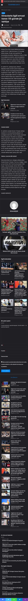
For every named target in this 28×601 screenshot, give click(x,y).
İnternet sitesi (4, 356)
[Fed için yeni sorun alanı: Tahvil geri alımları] (6, 457)
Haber (9, 10)
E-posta (3, 350)
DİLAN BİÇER (6, 25)
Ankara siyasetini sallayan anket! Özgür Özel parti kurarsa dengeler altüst (7, 291)
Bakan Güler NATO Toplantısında (6, 271)
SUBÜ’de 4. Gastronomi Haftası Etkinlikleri (6, 309)
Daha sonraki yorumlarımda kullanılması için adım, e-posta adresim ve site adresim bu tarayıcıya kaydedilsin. (14, 364)
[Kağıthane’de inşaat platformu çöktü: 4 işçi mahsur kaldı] (6, 515)
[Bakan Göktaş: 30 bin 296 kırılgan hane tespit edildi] (6, 502)
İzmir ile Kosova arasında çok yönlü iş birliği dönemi (18, 410)
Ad (2, 345)
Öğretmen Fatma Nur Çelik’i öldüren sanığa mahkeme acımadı (18, 106)
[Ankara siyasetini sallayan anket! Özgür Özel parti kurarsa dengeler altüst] (7, 284)
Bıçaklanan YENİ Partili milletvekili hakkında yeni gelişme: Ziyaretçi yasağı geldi (18, 522)
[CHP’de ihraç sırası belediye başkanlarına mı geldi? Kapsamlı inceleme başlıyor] (21, 266)
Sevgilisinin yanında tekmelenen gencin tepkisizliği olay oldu (16, 404)
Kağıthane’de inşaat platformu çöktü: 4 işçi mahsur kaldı (17, 514)
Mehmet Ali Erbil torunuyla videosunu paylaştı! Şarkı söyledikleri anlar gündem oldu (18, 434)
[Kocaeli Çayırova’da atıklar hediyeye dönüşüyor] (6, 398)
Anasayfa (4, 10)
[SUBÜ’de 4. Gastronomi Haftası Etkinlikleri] (7, 302)
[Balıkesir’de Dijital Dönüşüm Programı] (6, 384)
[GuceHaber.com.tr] (14, 4)
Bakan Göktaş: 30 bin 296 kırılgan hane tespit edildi (18, 500)
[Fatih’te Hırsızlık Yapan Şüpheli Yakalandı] (6, 508)
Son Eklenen (14, 377)
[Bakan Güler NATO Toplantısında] (7, 266)
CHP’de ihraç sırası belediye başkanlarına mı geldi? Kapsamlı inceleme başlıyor (20, 273)
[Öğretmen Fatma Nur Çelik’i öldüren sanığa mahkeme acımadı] (5, 106)
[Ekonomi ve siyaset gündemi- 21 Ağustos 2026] (6, 479)
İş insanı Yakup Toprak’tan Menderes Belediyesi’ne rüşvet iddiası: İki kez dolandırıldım (21, 310)
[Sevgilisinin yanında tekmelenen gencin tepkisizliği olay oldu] (6, 405)
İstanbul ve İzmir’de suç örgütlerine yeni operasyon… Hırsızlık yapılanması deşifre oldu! (18, 426)
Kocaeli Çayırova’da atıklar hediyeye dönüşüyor (14, 1)
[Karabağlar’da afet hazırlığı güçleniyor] (6, 419)
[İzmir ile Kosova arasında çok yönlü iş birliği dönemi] (6, 412)
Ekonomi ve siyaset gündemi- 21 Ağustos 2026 (18, 478)
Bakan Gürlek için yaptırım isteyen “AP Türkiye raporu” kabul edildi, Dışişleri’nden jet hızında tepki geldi (20, 292)
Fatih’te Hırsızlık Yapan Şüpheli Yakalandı (17, 507)
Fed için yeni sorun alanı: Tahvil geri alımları (17, 455)
